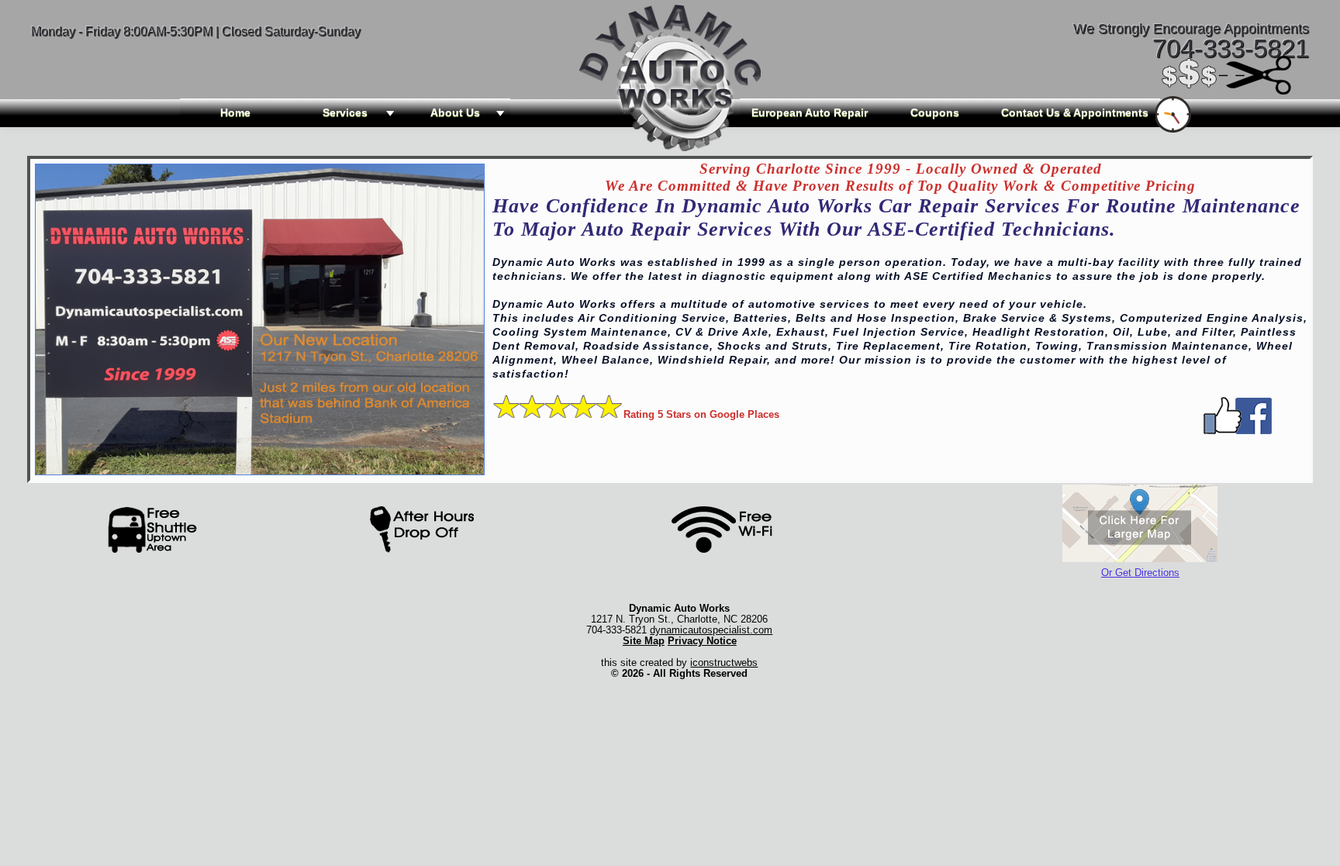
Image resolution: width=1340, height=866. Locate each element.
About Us (455, 112)
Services (345, 112)
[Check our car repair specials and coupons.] (1227, 89)
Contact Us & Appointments (1074, 112)
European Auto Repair (809, 112)
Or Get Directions (1140, 572)
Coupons (934, 112)
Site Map (644, 641)
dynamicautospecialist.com (711, 630)
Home (235, 112)
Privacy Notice (702, 641)
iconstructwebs (724, 662)
